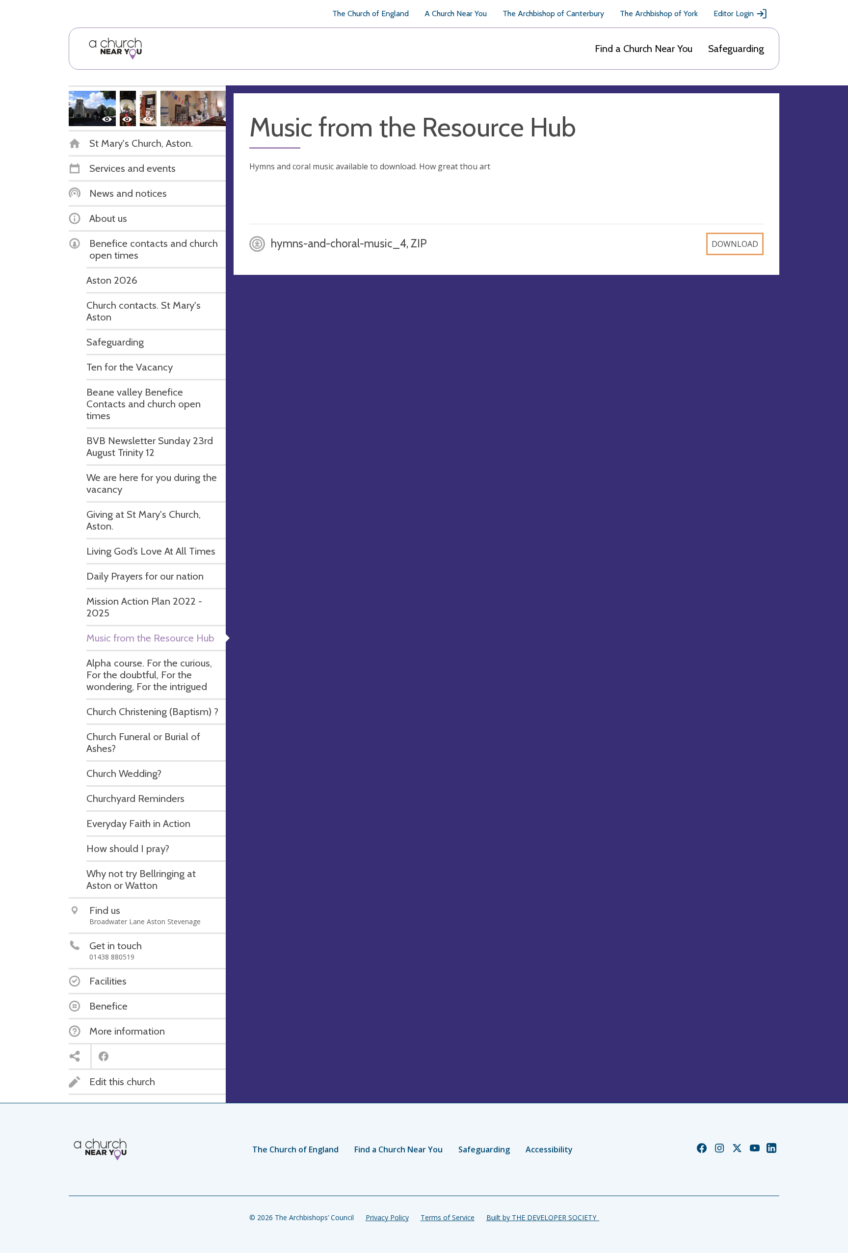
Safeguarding (736, 48)
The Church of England (370, 13)
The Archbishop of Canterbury (553, 13)
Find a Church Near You (643, 48)
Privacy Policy (387, 1217)
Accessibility (549, 1149)
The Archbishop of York (659, 13)
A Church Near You (455, 13)
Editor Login (734, 13)
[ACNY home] (115, 48)
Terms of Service (448, 1217)
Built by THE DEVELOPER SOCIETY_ (542, 1217)
